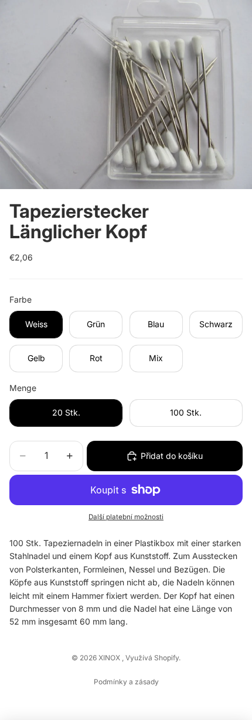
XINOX (110, 657)
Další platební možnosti (126, 517)
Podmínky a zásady (126, 681)
